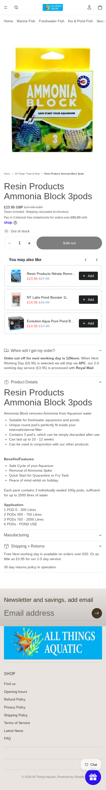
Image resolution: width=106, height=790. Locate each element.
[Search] (16, 7)
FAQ (7, 739)
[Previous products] (85, 259)
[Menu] (5, 7)
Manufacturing (16, 535)
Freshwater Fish (51, 21)
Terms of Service (17, 723)
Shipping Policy (16, 715)
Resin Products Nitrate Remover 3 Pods (51, 274)
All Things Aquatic (44, 777)
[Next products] (96, 259)
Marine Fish (26, 21)
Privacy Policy (14, 707)
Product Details (24, 382)
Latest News (13, 731)
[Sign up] (97, 613)
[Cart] (100, 7)
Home (8, 21)
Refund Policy (14, 700)
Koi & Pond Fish (80, 21)
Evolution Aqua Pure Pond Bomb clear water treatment (51, 321)
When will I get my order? (33, 351)
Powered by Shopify (70, 777)
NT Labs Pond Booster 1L (47, 297)
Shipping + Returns (28, 546)
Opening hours (15, 692)
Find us (10, 684)
